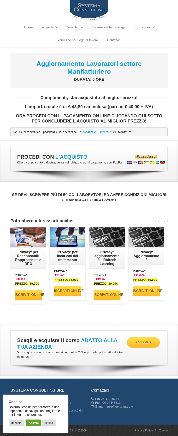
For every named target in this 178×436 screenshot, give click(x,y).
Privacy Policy (144, 430)
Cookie (163, 430)
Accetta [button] (34, 423)
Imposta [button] (16, 423)
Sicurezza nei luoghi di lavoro (77, 40)
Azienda (47, 27)
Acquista (142, 342)
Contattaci (114, 40)
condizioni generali (97, 132)
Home (28, 27)
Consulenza (74, 27)
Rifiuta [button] (49, 423)
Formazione (142, 27)
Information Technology (108, 27)
